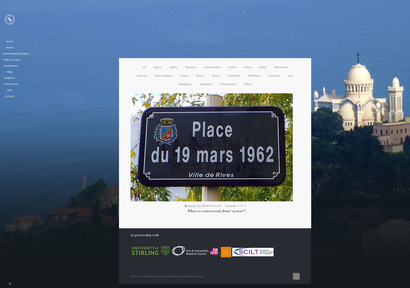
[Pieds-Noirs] (10, 19)
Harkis (262, 67)
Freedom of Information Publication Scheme (180, 276)
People (184, 75)
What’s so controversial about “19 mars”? (217, 211)
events (232, 67)
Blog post (190, 67)
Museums (142, 75)
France (247, 67)
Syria (290, 75)
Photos (200, 75)
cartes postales (212, 67)
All (144, 67)
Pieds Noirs (234, 75)
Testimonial (205, 84)
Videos (247, 84)
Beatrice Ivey (194, 205)
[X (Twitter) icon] (10, 283)
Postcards (274, 75)
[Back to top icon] (296, 276)
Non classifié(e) (163, 75)
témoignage (185, 84)
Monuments (281, 67)
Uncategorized (228, 84)
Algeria (157, 67)
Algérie (173, 67)
